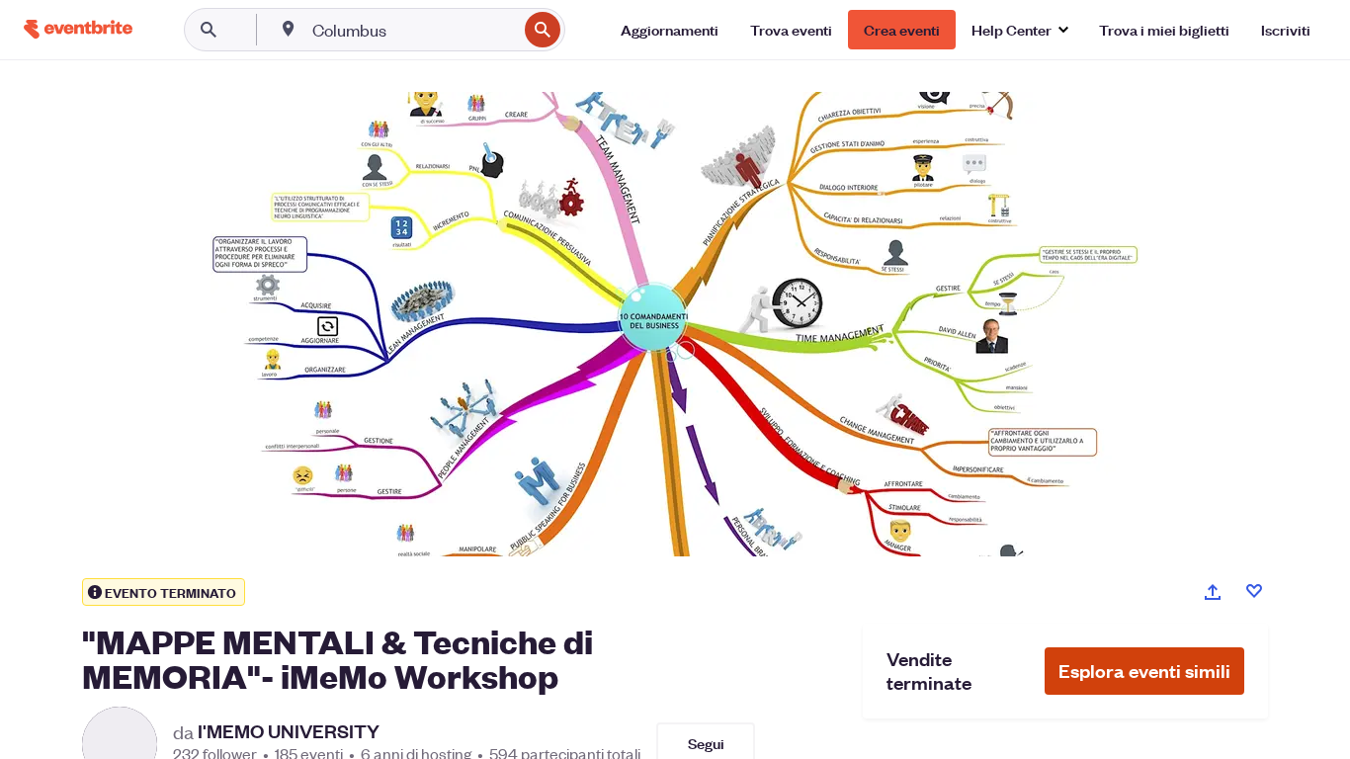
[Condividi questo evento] (1212, 592)
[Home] (78, 29)
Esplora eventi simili (1144, 670)
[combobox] (412, 29)
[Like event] (1254, 591)
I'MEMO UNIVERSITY (289, 731)
